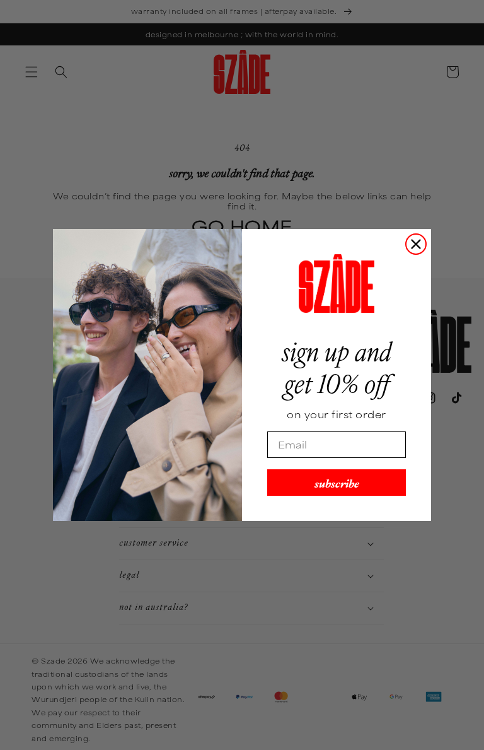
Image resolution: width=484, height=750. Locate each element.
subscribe (336, 482)
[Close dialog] (416, 244)
